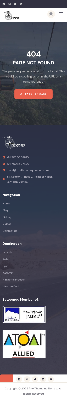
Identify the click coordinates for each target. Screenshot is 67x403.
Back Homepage (35, 94)
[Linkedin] (43, 379)
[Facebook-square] (19, 379)
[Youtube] (51, 379)
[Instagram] (27, 379)
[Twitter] (35, 379)
